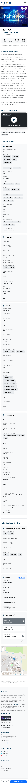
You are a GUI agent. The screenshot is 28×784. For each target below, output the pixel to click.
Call (6, 782)
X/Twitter (5, 753)
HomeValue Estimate (6, 766)
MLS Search (3, 765)
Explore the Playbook (7, 725)
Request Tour (18, 782)
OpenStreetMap (18, 674)
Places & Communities (6, 768)
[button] (14, 659)
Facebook (5, 751)
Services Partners (5, 770)
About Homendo (4, 763)
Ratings (23, 577)
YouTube (5, 756)
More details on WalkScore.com (13, 641)
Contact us (4, 743)
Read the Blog (6, 727)
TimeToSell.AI (17, 704)
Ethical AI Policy (4, 772)
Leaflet (12, 674)
